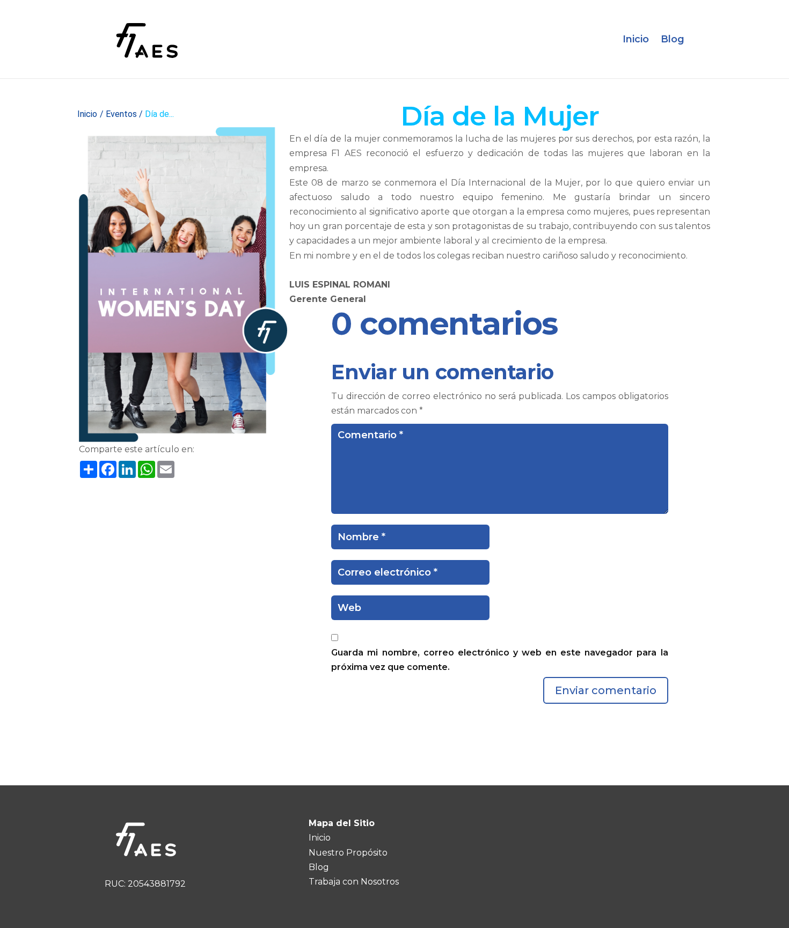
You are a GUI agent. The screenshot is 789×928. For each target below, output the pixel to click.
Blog (672, 39)
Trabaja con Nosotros (354, 882)
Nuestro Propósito (348, 853)
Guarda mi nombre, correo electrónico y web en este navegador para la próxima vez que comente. (499, 659)
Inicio (636, 39)
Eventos (121, 114)
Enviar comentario (605, 690)
